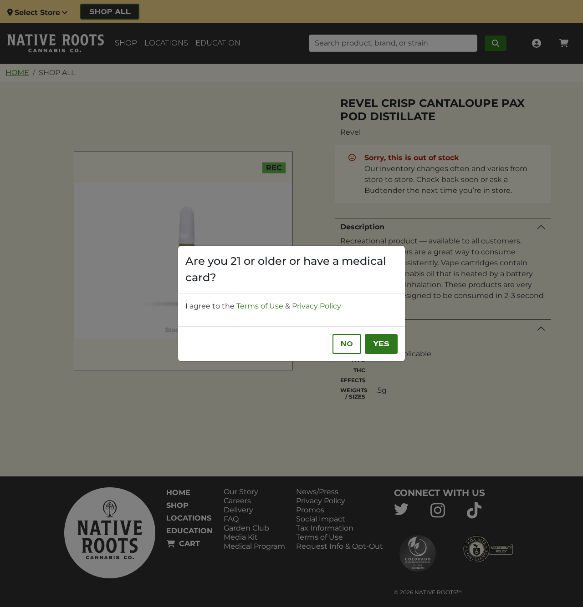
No (347, 344)
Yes (381, 344)
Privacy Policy (316, 306)
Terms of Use (259, 306)
